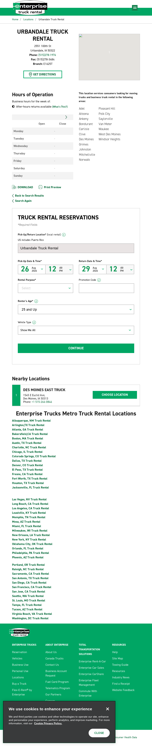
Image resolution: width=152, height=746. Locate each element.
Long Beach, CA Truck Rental (30, 504)
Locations (28, 19)
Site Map (117, 658)
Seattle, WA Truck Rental (28, 596)
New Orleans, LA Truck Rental (31, 535)
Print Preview (52, 187)
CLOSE (99, 732)
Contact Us (52, 665)
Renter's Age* (25, 301)
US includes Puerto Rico (31, 240)
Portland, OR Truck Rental (28, 565)
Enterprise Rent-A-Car (92, 661)
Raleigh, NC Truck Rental (28, 569)
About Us (51, 652)
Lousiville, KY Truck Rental (29, 513)
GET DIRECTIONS (44, 74)
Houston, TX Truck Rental (28, 483)
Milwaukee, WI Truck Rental (29, 531)
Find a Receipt (121, 684)
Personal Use (20, 671)
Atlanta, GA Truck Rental (27, 429)
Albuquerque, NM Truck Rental (31, 421)
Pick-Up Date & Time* (30, 261)
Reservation (19, 652)
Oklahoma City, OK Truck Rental (32, 544)
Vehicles (17, 658)
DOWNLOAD (25, 187)
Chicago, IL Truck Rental (27, 452)
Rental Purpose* (27, 280)
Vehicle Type (24, 322)
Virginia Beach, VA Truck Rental (32, 614)
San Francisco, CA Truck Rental (31, 587)
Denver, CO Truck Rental (27, 465)
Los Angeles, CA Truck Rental (30, 508)
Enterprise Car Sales (91, 668)
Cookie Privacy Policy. (48, 723)
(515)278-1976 (47, 55)
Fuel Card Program (57, 682)
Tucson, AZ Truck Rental (27, 609)
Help (115, 652)
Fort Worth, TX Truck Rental (29, 478)
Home (15, 19)
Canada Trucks (54, 658)
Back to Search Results (29, 195)
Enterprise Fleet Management (89, 682)
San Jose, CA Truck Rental (28, 591)
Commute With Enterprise (88, 693)
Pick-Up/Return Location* (39, 234)
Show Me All (27, 330)
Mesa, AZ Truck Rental (26, 522)
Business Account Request (56, 673)
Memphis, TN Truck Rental (28, 517)
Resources (118, 671)
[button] (109, 52)
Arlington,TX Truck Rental (28, 425)
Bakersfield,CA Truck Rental (30, 434)
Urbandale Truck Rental (51, 19)
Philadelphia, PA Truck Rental (30, 553)
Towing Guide (120, 665)
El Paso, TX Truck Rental (27, 470)
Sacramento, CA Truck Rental (30, 574)
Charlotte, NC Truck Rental (29, 447)
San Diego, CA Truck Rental (29, 583)
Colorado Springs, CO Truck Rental (34, 456)
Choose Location (115, 395)
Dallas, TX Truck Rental (27, 461)
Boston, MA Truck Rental (27, 438)
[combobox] (45, 288)
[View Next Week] (66, 117)
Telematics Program (57, 688)
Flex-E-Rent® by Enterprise (22, 692)
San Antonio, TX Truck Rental (30, 578)
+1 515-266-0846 (42, 402)
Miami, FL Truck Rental (26, 526)
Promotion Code (87, 280)
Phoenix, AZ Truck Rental (28, 557)
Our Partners (53, 694)
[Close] (107, 709)
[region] (59, 722)
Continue (76, 348)
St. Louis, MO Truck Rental (28, 600)
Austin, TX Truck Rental (27, 443)
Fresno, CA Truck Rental (27, 474)
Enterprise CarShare (91, 674)
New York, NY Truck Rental (29, 539)
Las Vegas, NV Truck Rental (29, 499)
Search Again (23, 201)
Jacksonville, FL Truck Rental (30, 487)
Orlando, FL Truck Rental (27, 548)
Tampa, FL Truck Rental (27, 605)
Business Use (20, 665)
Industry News (120, 677)
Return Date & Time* (90, 261)
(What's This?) (59, 107)
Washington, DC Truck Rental (30, 618)
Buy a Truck (19, 684)
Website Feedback (123, 690)
